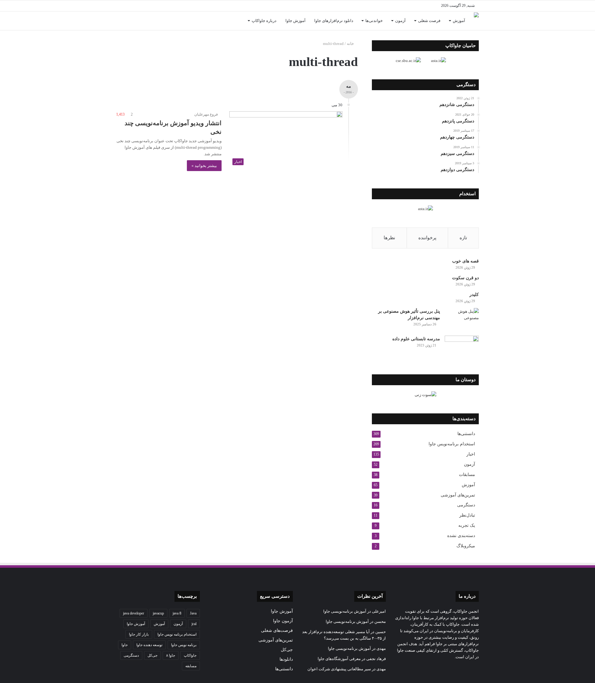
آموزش (459, 20)
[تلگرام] (158, 5)
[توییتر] (186, 5)
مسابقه (190, 666)
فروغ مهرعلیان (206, 114)
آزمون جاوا (283, 621)
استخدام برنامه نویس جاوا (176, 634)
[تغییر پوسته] (121, 5)
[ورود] (130, 20)
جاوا (124, 645)
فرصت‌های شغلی (277, 630)
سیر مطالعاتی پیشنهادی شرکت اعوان (339, 669)
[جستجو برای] (121, 20)
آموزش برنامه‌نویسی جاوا (344, 611)
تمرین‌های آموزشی (458, 494)
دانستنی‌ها (466, 433)
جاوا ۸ (170, 655)
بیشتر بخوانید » (204, 165)
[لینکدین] (176, 5)
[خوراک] (148, 5)
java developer (133, 613)
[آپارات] (139, 5)
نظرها (389, 237)
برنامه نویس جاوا (183, 645)
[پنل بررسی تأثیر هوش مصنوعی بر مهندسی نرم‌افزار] (462, 319)
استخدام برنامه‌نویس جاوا (452, 444)
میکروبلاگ (465, 546)
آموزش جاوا (295, 20)
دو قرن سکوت (465, 277)
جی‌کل (287, 649)
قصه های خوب (465, 261)
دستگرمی (466, 505)
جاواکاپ (190, 655)
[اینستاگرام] (167, 5)
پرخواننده (427, 237)
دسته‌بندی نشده (461, 535)
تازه (463, 237)
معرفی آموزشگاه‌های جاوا (339, 658)
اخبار (470, 454)
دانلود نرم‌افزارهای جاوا (333, 20)
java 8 (177, 613)
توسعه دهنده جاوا (149, 645)
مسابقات (467, 474)
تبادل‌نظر (467, 515)
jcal (194, 624)
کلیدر (474, 294)
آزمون (400, 20)
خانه (351, 43)
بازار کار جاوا (139, 634)
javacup (158, 613)
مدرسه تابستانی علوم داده (416, 339)
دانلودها (286, 659)
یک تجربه (466, 525)
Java (193, 613)
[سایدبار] (130, 5)
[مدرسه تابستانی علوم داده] (462, 347)
